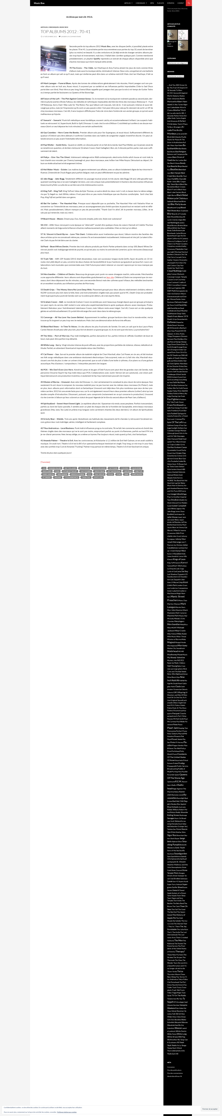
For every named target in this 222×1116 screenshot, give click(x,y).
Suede (169, 881)
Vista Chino (176, 1017)
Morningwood (172, 646)
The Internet (178, 924)
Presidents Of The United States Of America (177, 757)
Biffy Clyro (179, 179)
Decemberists (182, 319)
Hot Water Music (114, 471)
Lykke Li (183, 591)
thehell (169, 915)
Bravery (175, 225)
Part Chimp (182, 716)
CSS (168, 288)
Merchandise (62, 474)
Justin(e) (181, 548)
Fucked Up (175, 413)
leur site (110, 277)
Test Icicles (178, 901)
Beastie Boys (176, 166)
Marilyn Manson (173, 604)
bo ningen (179, 220)
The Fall (175, 909)
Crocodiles (175, 285)
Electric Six (183, 369)
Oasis (178, 686)
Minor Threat (181, 636)
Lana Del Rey (182, 571)
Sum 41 (175, 881)
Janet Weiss (174, 520)
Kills (185, 556)
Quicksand (171, 782)
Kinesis (170, 559)
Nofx (173, 686)
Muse (179, 654)
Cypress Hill (179, 288)
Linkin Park (172, 585)
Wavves (185, 1022)
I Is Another (175, 497)
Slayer (177, 838)
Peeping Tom (183, 728)
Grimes (180, 456)
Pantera (170, 711)
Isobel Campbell (179, 505)
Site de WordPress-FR (174, 1076)
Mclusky (170, 618)
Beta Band (176, 176)
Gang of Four (178, 425)
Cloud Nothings (174, 271)
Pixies (172, 742)
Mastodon (171, 613)
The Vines (178, 960)
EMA (169, 377)
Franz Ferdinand (175, 405)
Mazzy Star (183, 616)
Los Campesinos (181, 588)
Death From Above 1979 (177, 316)
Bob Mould (171, 217)
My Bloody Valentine (176, 657)
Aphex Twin (177, 124)
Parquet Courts (179, 713)
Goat (180, 439)
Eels (171, 363)
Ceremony (171, 249)
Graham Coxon (180, 447)
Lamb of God (172, 571)
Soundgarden (180, 853)
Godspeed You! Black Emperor (177, 441)
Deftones (171, 322)
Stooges (182, 873)
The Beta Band (178, 903)
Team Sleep (181, 896)
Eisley (181, 366)
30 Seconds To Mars (174, 90)
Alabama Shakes (179, 96)
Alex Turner (178, 105)
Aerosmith (177, 93)
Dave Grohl (174, 305)
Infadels (181, 500)
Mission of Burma (77, 474)
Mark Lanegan (48, 474)
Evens (57, 471)
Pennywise (171, 731)
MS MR (181, 651)
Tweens (170, 999)
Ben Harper (176, 173)
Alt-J (184, 113)
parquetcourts (172, 716)
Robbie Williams (173, 810)
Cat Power (113, 468)
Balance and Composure (176, 154)
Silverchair (180, 835)
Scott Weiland (176, 821)
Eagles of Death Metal (176, 358)
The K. (169, 932)
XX (178, 1042)
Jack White (171, 508)
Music (185, 654)
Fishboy (170, 393)
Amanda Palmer (55, 468)
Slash (172, 838)
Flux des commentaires (175, 1073)
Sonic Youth (180, 847)
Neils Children (180, 663)
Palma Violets (180, 705)
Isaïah (169, 506)
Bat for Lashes (70, 468)
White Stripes (172, 1037)
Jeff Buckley (176, 522)
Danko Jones (180, 299)
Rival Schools (172, 807)
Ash (173, 137)
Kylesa (183, 566)
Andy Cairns (176, 118)
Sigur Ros (171, 835)
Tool (181, 982)
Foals (183, 396)
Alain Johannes (173, 99)
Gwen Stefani (179, 466)
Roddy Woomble (182, 812)
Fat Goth (179, 388)
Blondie (183, 204)
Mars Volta (171, 610)
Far (186, 385)
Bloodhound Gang (173, 208)
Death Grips (47, 471)
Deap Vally (181, 313)
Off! (175, 692)
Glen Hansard (172, 439)
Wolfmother (172, 1040)
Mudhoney (172, 654)
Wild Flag (181, 1037)
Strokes (177, 878)
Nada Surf (171, 663)
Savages (170, 818)
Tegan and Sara (177, 898)
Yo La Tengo (181, 1045)
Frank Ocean (179, 402)
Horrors (180, 478)
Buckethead (171, 236)
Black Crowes (180, 187)
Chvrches (179, 263)
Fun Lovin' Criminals (174, 419)
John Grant (177, 536)
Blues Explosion (182, 211)
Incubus (174, 499)
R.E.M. (178, 781)
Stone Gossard (176, 870)
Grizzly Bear (99, 471)
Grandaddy (171, 450)
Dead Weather (182, 311)
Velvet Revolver (178, 1011)
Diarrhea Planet (173, 331)
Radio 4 (174, 785)
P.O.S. (89, 474)
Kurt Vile (177, 566)
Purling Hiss (177, 771)
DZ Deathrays (175, 355)
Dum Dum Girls (178, 352)
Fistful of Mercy (179, 393)
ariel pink (180, 134)
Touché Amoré (178, 985)
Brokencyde (180, 230)
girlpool (176, 433)
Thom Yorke (172, 971)
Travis (182, 990)
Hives (175, 475)
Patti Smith (180, 719)
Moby (184, 639)
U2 (174, 1002)
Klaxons (177, 563)
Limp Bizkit (183, 582)
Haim (169, 469)
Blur (169, 213)
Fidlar (175, 391)
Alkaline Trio (178, 110)
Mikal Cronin (180, 630)
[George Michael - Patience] (172, 43)
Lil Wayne (174, 582)
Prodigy (181, 763)
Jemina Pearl (181, 525)
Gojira (172, 445)
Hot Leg (174, 483)
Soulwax (170, 854)
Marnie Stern (180, 607)
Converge (125, 468)
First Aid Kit (183, 391)
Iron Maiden (182, 503)
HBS (183, 469)
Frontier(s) (175, 411)
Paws (175, 724)
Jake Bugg (128, 471)
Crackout (174, 282)
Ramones (175, 795)
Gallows (170, 425)
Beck (181, 169)
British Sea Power (179, 228)
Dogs (169, 344)
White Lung (98, 477)
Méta (152, 3)
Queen (176, 775)
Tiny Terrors (180, 977)
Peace (180, 725)
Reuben (174, 804)
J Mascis (176, 530)
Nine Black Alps (173, 677)
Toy (185, 985)
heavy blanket (172, 472)
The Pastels (178, 944)
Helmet (170, 475)
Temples (170, 901)
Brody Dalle (171, 230)
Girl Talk (173, 436)
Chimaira (177, 254)
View (183, 1014)
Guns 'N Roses (178, 464)
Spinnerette (175, 859)
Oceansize (177, 689)
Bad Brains (171, 152)
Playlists (160, 3)
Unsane (170, 1005)
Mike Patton (171, 634)
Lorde (172, 588)
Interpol (175, 503)
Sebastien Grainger (177, 826)
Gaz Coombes (86, 471)
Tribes (169, 993)
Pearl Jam (172, 727)
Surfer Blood (177, 887)
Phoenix (177, 736)
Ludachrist (176, 591)
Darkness (170, 302)
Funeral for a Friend (180, 416)
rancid (181, 795)
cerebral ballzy (181, 246)
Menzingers (179, 621)
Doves (173, 344)
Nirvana (180, 680)
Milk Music (171, 636)
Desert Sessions (178, 325)
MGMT (174, 628)
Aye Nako (179, 145)
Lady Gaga (180, 569)
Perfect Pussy (181, 731)
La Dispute (171, 568)
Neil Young (172, 666)
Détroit (184, 355)
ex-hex (170, 382)
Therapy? (180, 951)
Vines (169, 1017)
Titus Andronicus (71, 477)
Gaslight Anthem (177, 428)
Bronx (183, 233)
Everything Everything (178, 380)
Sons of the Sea (173, 850)
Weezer (178, 1028)
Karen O (170, 554)
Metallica (183, 624)
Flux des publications (174, 1070)
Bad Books (183, 149)
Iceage (173, 494)
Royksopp (183, 815)
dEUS (169, 328)
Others (175, 703)
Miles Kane (182, 633)
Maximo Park (173, 615)
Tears (169, 898)
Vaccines (176, 1005)
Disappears (176, 336)
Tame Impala (172, 896)
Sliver (180, 842)
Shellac (179, 832)
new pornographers (175, 669)
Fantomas (181, 385)
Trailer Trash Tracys (174, 987)
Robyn (172, 812)
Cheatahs (179, 249)
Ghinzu (169, 433)
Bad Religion (180, 151)
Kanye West (180, 551)
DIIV (182, 331)
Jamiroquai (178, 514)
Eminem (175, 377)
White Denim (181, 1031)
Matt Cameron (181, 613)
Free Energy (175, 408)
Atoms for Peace (173, 140)
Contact (181, 3)
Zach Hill (175, 1054)
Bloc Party (175, 204)
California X (176, 238)
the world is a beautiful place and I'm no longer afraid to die (177, 965)
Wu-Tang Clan (182, 1040)
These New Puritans (175, 955)
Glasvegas (181, 436)
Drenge (179, 347)
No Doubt (174, 683)
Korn (183, 562)
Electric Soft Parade (174, 372)
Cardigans (178, 241)
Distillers (180, 339)
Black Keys (182, 189)
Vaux (169, 1011)
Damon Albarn (180, 294)
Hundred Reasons (176, 488)
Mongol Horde (180, 642)
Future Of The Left (70, 471)
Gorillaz (170, 447)
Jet (177, 527)
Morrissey (182, 645)
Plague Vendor (178, 745)
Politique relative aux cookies (67, 1112)
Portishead (176, 751)
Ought (180, 703)
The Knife (176, 932)
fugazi (182, 414)
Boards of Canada (179, 214)
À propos (170, 3)
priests (180, 760)
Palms (169, 708)
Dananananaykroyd (175, 296)
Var (185, 1008)
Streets (170, 876)
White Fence (172, 1034)
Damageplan (180, 291)
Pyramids (170, 775)
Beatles (174, 169)
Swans (169, 890)
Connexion (171, 1067)
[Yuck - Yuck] (183, 35)
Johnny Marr (180, 539)
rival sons (182, 807)
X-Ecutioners (172, 1042)
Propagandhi (172, 766)
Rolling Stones (173, 815)
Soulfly (182, 850)
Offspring (181, 692)
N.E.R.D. (180, 660)
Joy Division (178, 545)
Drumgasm (175, 350)
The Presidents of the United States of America (176, 949)
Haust (179, 469)
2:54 (44, 468)
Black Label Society (174, 192)
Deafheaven (172, 313)
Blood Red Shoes (99, 468)
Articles (127, 3)
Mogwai (171, 642)
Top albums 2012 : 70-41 (65, 31)
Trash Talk (86, 477)
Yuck (169, 1053)
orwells (170, 703)
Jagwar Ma (180, 508)
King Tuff (139, 471)
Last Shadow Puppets (175, 574)
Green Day (181, 453)
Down (178, 344)
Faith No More (179, 382)
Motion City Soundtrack (176, 648)
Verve (178, 1014)
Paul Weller (99, 474)
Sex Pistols (177, 829)
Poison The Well (174, 748)
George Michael (180, 431)
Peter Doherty (172, 734)
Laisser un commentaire (71, 36)
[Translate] (45, 462)
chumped (171, 263)
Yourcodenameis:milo (176, 1051)
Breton (180, 225)
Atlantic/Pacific (180, 137)
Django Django (181, 342)
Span (169, 856)
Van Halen (180, 1008)
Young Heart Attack (174, 1048)
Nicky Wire (171, 674)
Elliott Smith (181, 374)
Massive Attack (182, 610)
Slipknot (175, 842)
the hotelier (177, 921)
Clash (181, 268)
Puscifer (185, 772)
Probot (175, 763)
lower (169, 591)
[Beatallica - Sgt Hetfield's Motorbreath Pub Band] (172, 35)
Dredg (174, 347)
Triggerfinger (177, 993)
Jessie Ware (171, 527)
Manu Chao (183, 600)
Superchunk (183, 881)
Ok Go (173, 697)
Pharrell (181, 734)
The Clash (176, 906)
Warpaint (178, 1022)
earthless (174, 361)
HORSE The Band (174, 480)
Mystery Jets (172, 660)
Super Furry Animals (174, 884)
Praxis (174, 754)
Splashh (173, 862)
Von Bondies (176, 1019)
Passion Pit (171, 719)
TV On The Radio (179, 995)
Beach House (84, 468)
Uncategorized (182, 1002)
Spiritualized (137, 474)
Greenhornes (172, 456)
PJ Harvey (179, 742)
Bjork (177, 184)
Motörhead (172, 651)
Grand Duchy (181, 450)
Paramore (177, 711)
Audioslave (178, 142)
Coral (175, 279)
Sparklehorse (176, 856)
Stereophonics (176, 867)
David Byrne (136, 468)
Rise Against (181, 804)
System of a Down (179, 893)
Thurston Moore (173, 974)
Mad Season (171, 593)
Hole (175, 478)
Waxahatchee (172, 1025)
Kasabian (178, 553)
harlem (174, 469)
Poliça (110, 474)
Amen (181, 116)
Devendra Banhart (179, 328)
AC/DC (170, 93)
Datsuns (178, 302)
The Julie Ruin (182, 929)
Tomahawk (175, 982)
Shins (126, 474)
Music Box (39, 3)
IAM (179, 491)
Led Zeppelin (175, 579)
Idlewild (180, 494)
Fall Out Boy (172, 385)
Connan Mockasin (177, 274)
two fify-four (178, 999)
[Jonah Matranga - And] (183, 45)
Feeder (169, 391)
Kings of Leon (179, 559)
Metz (169, 628)
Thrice (180, 971)
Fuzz (184, 422)
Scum (180, 824)
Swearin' (57, 477)
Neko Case (181, 666)
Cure (172, 288)
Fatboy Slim (171, 388)
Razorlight (180, 798)
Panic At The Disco (179, 708)
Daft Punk (171, 291)
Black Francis (172, 189)
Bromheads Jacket (174, 233)
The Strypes (177, 957)
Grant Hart (171, 453)
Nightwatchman (182, 674)
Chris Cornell (175, 257)
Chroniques (140, 3)
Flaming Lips (176, 396)
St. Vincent (47, 477)
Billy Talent (171, 184)
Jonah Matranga (174, 542)
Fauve (185, 388)
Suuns (185, 887)
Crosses (183, 285)
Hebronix (181, 472)
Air (171, 96)
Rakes (176, 792)
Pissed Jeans (177, 739)
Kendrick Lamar (177, 556)
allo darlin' (177, 113)
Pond (119, 474)
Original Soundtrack (179, 700)
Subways (184, 878)
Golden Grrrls (180, 445)
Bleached (177, 201)
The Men (178, 940)
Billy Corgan (181, 182)
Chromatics (183, 260)
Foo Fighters (173, 399)
